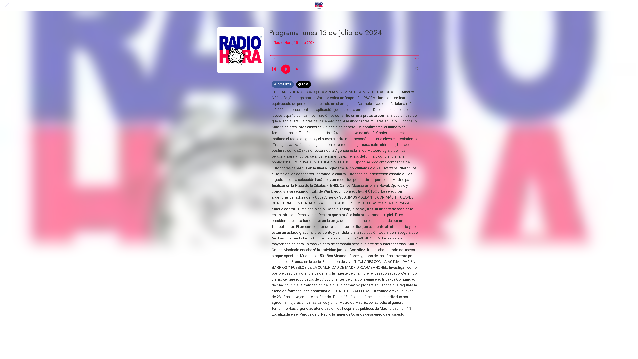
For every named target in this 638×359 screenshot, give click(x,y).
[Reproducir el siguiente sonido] (297, 69)
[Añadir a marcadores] (417, 69)
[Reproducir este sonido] (285, 69)
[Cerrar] (7, 5)
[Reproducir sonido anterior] (274, 69)
